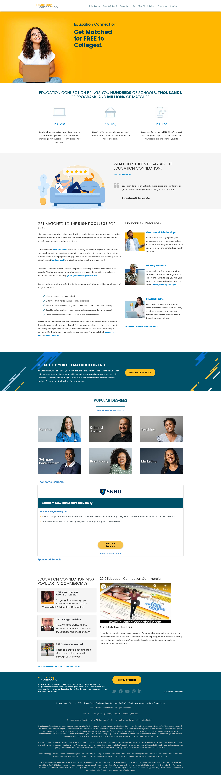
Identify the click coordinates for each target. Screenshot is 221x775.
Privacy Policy (61, 703)
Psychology (99, 461)
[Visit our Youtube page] (127, 691)
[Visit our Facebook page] (121, 691)
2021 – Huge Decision (68, 619)
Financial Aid (162, 6)
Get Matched (127, 680)
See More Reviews (122, 174)
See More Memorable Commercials (59, 666)
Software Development (49, 461)
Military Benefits (156, 265)
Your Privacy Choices (137, 703)
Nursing (45, 429)
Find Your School (140, 372)
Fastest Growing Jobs (127, 6)
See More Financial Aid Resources (141, 326)
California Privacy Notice (155, 703)
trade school (57, 260)
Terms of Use (89, 703)
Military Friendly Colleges (146, 6)
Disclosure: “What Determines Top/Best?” (111, 703)
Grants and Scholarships (161, 232)
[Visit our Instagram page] (133, 691)
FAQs (80, 703)
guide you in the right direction (82, 275)
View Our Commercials (173, 691)
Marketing (149, 461)
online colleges (60, 249)
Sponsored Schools (51, 482)
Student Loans (155, 298)
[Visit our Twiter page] (114, 691)
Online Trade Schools (110, 6)
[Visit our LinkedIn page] (139, 691)
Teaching (148, 429)
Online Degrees (94, 6)
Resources (173, 6)
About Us (72, 703)
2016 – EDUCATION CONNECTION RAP (67, 593)
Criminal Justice (96, 429)
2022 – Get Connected (69, 644)
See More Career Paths (110, 410)
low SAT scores (51, 335)
